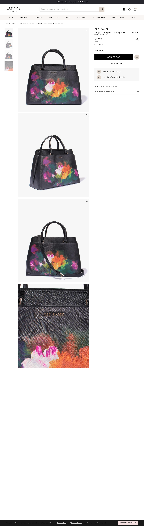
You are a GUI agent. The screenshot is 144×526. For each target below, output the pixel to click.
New (11, 17)
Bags (68, 17)
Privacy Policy (76, 523)
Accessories (99, 17)
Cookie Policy (62, 523)
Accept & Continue (128, 523)
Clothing (38, 17)
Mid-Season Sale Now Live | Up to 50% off (72, 2)
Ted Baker (14, 23)
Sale (133, 17)
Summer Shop (118, 17)
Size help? (99, 50)
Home (6, 23)
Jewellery (54, 17)
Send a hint (118, 64)
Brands (23, 17)
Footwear (82, 17)
